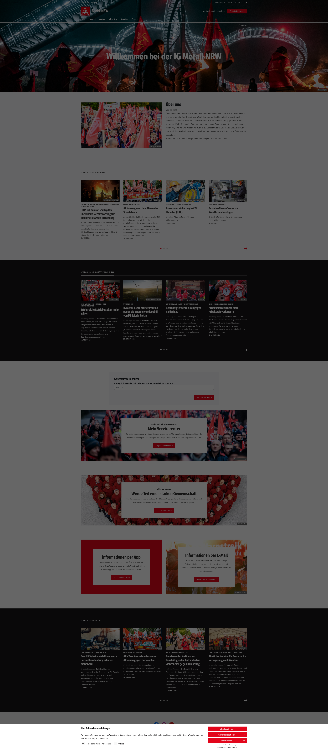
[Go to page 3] (167, 248)
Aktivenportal (85, 2)
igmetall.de (238, 2)
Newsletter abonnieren (206, 579)
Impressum (234, 747)
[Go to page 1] (160, 248)
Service (124, 18)
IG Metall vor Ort (220, 2)
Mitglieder (94, 2)
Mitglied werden (236, 10)
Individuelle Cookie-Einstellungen (227, 745)
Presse (134, 18)
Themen (92, 18)
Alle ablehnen (226, 740)
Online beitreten (163, 510)
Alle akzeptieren (226, 729)
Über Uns (113, 18)
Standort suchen (203, 397)
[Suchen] (203, 11)
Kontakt (230, 2)
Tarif (83, 18)
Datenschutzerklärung (223, 747)
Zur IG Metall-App (120, 577)
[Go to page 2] (164, 248)
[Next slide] (245, 248)
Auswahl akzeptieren (226, 734)
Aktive (102, 18)
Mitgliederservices (163, 445)
